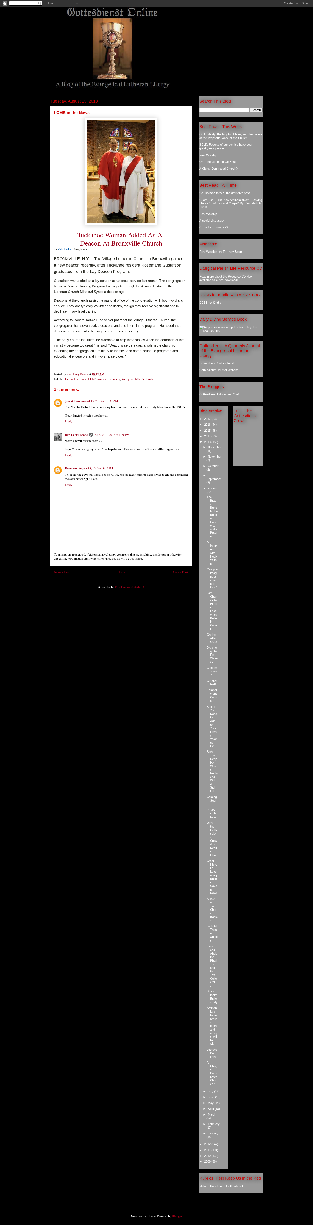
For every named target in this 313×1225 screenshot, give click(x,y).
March (212, 1114)
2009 (207, 1161)
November (214, 456)
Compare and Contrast (212, 695)
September (213, 479)
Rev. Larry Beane (76, 434)
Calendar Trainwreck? (213, 227)
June (211, 1097)
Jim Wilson (72, 401)
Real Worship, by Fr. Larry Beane (221, 251)
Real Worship (208, 155)
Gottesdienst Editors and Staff (219, 394)
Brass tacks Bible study (212, 997)
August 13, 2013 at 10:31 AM (99, 401)
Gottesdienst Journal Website (219, 370)
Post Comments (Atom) (129, 587)
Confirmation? (212, 671)
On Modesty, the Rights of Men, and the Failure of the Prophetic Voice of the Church (230, 136)
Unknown (71, 468)
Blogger (177, 1216)
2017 (207, 419)
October (213, 466)
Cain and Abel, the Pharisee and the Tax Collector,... (212, 965)
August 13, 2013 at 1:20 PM (112, 435)
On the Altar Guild (212, 638)
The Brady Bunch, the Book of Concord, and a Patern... (212, 516)
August (212, 488)
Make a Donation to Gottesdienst (221, 1186)
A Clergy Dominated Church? (218, 168)
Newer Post (62, 572)
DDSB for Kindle (210, 302)
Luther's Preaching (212, 1053)
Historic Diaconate (75, 379)
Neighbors (80, 249)
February (214, 1124)
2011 (207, 1150)
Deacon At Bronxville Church (121, 242)
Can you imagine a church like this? (212, 578)
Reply (68, 421)
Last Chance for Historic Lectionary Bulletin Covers (212, 611)
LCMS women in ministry (104, 379)
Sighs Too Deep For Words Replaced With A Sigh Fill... (212, 771)
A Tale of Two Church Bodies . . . (212, 909)
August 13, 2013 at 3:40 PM (95, 468)
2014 (207, 436)
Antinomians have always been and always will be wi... (212, 1025)
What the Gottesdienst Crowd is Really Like (212, 839)
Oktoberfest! (212, 682)
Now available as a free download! (225, 278)
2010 (207, 1156)
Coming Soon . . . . (212, 800)
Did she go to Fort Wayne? (212, 655)
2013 (207, 442)
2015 (207, 430)
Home (121, 572)
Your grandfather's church (137, 379)
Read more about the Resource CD (222, 276)
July (211, 1091)
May (211, 1103)
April (211, 1109)
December (214, 447)
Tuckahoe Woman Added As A (121, 234)
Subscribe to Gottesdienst (216, 363)
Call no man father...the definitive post (224, 193)
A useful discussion (212, 220)
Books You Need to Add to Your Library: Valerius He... (212, 726)
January (213, 1133)
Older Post (180, 572)
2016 (207, 424)
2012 (207, 1144)
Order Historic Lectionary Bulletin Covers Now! (212, 877)
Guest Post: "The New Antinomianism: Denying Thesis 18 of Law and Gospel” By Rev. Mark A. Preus (230, 203)
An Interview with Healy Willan (212, 552)
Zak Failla (64, 249)
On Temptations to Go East (217, 162)
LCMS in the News (212, 813)
